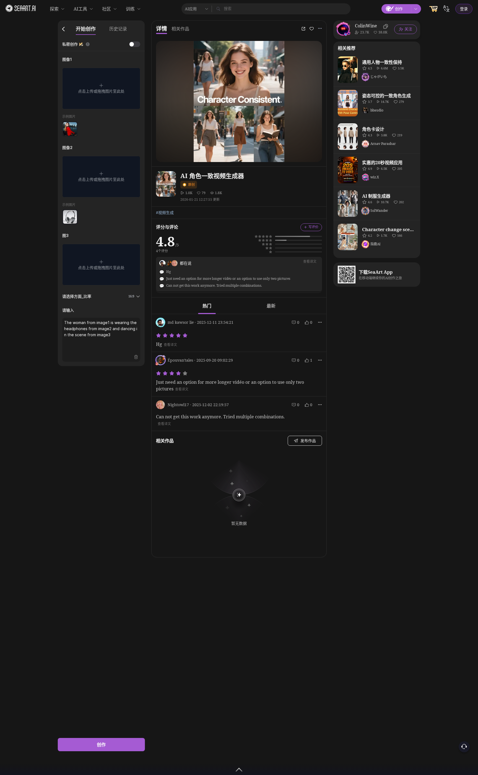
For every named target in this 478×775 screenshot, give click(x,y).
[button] (101, 88)
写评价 (313, 227)
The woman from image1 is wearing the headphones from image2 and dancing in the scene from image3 (101, 328)
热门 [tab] (206, 306)
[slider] (172, 335)
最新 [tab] (271, 306)
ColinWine (366, 25)
